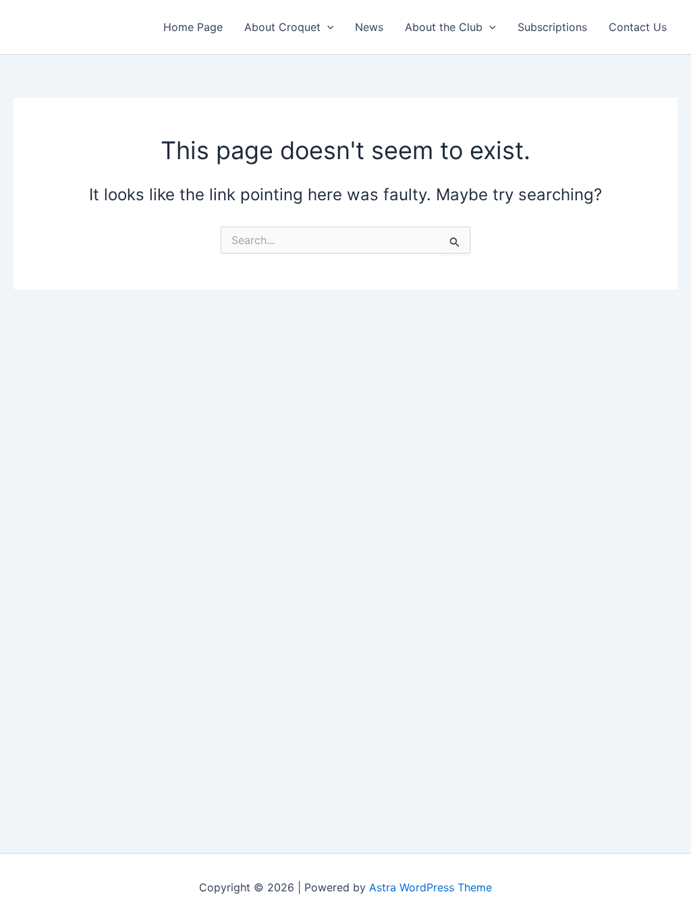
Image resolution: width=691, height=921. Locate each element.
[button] (327, 27)
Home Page (193, 27)
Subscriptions (552, 27)
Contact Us (638, 27)
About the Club (443, 27)
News (369, 27)
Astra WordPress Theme (430, 887)
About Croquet (282, 27)
